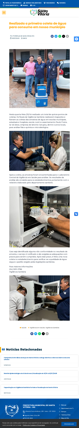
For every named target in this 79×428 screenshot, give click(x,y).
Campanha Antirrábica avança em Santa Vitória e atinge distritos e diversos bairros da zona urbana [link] (37, 358)
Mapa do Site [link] (65, 418)
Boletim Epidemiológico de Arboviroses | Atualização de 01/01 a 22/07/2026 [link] (30, 373)
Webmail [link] (63, 405)
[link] (76, 39)
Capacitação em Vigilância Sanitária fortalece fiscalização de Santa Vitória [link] (31, 387)
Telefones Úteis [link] (65, 415)
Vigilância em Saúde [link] (37, 328)
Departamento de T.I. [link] (67, 408)
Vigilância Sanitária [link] (52, 328)
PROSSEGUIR (69, 424)
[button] (31, 2)
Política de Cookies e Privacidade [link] (34, 425)
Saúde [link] (24, 328)
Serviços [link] (63, 411)
